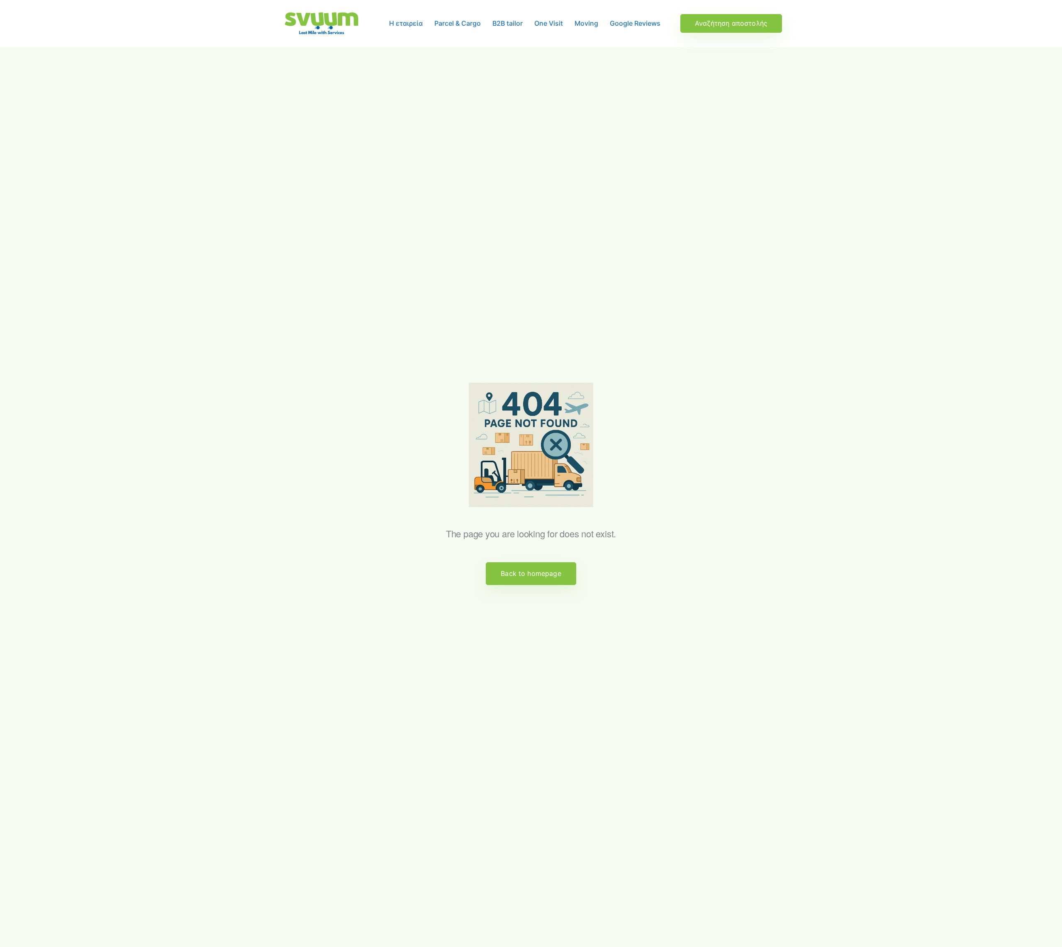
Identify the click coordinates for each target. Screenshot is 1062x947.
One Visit (548, 23)
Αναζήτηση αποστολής (731, 23)
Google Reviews (635, 23)
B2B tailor (507, 23)
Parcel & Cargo (457, 23)
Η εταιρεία (406, 23)
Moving (586, 23)
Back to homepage (531, 573)
